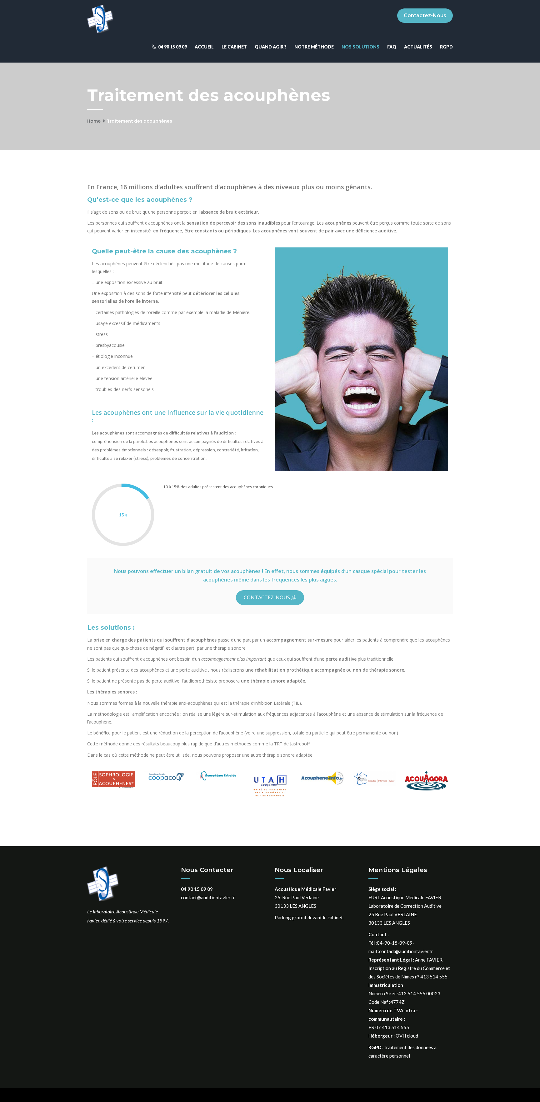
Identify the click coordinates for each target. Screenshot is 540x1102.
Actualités (418, 46)
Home (94, 121)
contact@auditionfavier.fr (208, 897)
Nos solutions (360, 46)
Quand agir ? (271, 46)
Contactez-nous (425, 15)
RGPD (446, 46)
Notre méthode (314, 46)
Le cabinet (234, 46)
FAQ (391, 46)
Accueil (204, 46)
